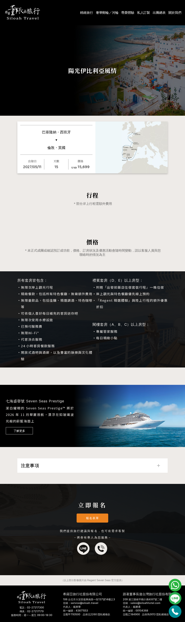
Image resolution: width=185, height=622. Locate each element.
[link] (19, 430)
